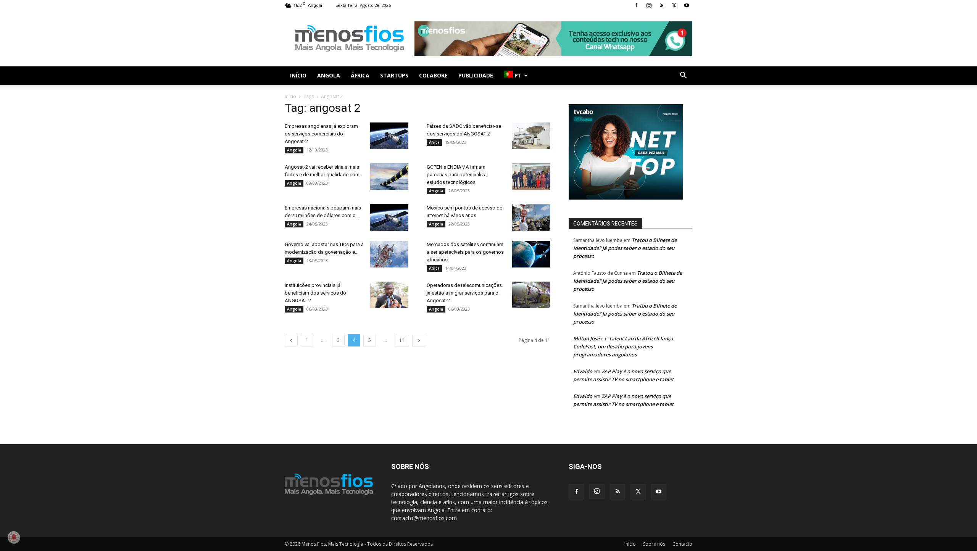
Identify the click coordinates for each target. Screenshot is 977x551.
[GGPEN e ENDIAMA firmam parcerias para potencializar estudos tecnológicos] (531, 176)
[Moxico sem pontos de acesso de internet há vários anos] (531, 217)
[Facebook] (636, 5)
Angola (328, 75)
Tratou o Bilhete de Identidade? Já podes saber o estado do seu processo (625, 248)
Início (298, 75)
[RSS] (661, 5)
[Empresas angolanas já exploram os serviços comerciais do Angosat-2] (389, 135)
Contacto (682, 544)
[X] (674, 5)
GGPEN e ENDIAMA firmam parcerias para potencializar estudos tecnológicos (457, 174)
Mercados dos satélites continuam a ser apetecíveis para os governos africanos (465, 252)
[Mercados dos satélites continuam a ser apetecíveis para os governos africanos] (531, 254)
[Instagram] (649, 5)
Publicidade (475, 75)
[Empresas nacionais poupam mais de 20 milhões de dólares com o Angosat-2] (389, 217)
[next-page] (418, 340)
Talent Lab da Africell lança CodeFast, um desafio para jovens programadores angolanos (623, 346)
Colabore (433, 75)
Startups (394, 75)
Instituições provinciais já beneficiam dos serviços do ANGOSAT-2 (315, 292)
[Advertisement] (553, 38)
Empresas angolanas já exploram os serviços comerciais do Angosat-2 (321, 133)
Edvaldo (582, 371)
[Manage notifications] (14, 537)
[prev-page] (291, 340)
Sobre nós (654, 544)
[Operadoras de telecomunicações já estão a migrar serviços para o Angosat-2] (531, 295)
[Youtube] (686, 5)
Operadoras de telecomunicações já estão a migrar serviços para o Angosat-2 (464, 292)
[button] (683, 76)
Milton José (586, 338)
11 (402, 340)
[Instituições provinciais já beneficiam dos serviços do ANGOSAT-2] (389, 295)
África (360, 75)
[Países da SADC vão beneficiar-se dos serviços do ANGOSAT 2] (531, 135)
